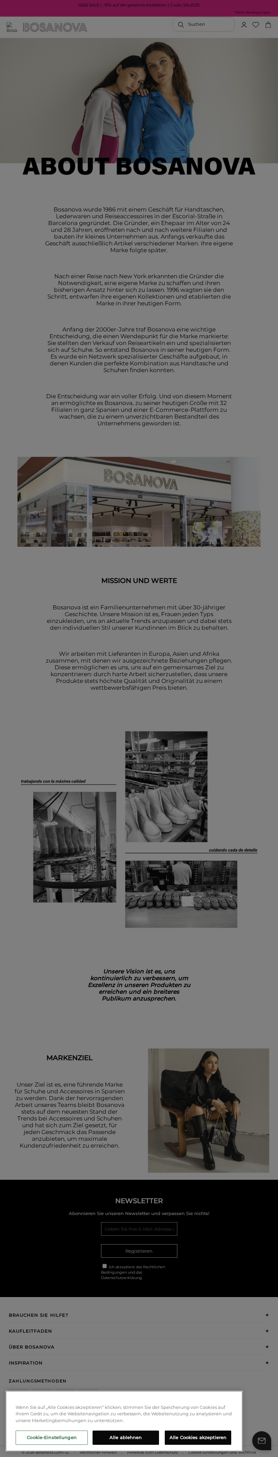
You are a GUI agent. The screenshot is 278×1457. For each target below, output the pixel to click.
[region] (124, 1421)
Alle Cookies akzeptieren (198, 1437)
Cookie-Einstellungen (52, 1437)
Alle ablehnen (126, 1437)
